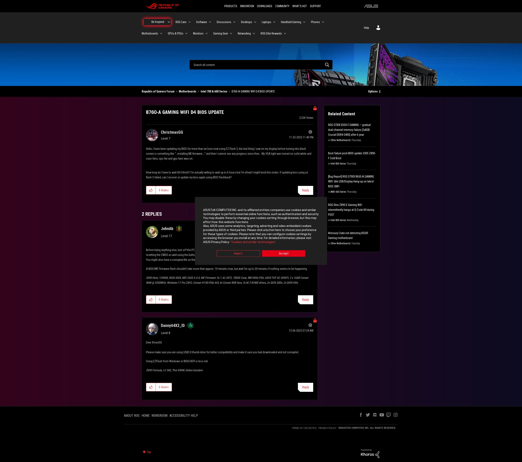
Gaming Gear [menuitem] (220, 33)
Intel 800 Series (338, 163)
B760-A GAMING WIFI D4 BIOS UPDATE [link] (253, 91)
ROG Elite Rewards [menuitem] (271, 33)
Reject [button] (238, 253)
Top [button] (149, 452)
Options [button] (373, 91)
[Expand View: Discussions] (234, 22)
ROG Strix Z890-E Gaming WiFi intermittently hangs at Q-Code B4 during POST (351, 209)
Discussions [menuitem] (224, 22)
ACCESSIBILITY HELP (183, 416)
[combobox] (261, 65)
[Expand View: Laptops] (274, 22)
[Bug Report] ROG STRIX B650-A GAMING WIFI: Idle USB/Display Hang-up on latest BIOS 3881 (351, 181)
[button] (151, 190)
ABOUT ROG (131, 416)
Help (366, 27)
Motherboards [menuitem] (150, 33)
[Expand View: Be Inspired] (169, 22)
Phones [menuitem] (315, 22)
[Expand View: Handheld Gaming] (304, 22)
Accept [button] (284, 253)
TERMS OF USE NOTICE (304, 428)
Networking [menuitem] (244, 33)
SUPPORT (315, 6)
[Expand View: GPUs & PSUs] (186, 33)
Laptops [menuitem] (266, 22)
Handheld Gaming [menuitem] (291, 22)
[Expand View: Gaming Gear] (231, 33)
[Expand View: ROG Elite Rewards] (285, 33)
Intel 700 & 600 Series (214, 91)
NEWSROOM (159, 416)
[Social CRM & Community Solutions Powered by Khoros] (370, 453)
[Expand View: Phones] (323, 22)
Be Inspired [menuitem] (158, 21)
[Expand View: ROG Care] (189, 22)
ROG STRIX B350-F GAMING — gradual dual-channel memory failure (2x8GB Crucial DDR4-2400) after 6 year (349, 129)
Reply (305, 190)
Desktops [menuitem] (246, 22)
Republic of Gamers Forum (158, 91)
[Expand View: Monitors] (207, 33)
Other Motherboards (341, 140)
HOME (145, 416)
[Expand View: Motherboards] (161, 33)
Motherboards (187, 91)
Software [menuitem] (201, 22)
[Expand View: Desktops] (255, 22)
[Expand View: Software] (210, 22)
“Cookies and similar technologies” (253, 242)
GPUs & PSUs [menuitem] (175, 33)
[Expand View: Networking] (254, 33)
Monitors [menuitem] (198, 33)
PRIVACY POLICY (327, 428)
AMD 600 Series (338, 191)
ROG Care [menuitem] (181, 22)
